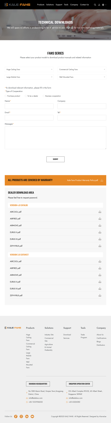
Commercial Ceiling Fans (30, 347)
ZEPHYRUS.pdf (16, 246)
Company (74, 4)
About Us (100, 334)
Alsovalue (102, 416)
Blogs (99, 341)
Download (67, 334)
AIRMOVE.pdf (15, 225)
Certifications (101, 338)
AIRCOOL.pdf (15, 211)
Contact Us (84, 4)
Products (40, 4)
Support (59, 4)
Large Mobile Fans (28, 356)
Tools (66, 4)
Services (66, 338)
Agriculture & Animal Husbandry (49, 347)
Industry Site (49, 334)
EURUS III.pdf (15, 239)
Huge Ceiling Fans (28, 337)
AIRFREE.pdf (15, 218)
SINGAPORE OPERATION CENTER (79, 384)
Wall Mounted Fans (29, 365)
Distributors (101, 345)
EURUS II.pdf (15, 232)
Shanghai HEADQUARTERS (38, 384)
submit (55, 159)
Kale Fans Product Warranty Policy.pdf (83, 180)
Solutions (50, 4)
